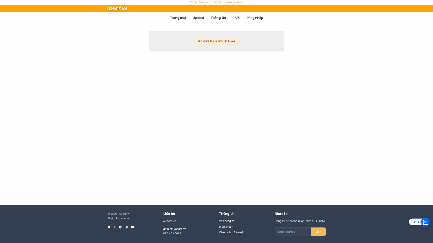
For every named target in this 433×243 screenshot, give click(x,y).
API (237, 18)
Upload (198, 18)
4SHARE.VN (117, 8)
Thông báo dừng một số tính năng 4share (216, 2)
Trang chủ (178, 18)
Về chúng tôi (227, 221)
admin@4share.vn (174, 229)
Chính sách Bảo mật (231, 232)
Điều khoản (226, 226)
